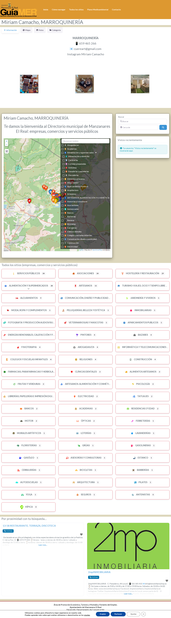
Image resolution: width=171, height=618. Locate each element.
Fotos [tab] (41, 30)
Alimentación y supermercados (80, 152)
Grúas (86, 445)
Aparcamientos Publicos (77, 186)
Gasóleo (28, 457)
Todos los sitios (76, 9)
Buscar (121, 117)
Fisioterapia (29, 347)
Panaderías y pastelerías (78, 171)
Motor (28, 420)
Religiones (85, 359)
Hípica (29, 506)
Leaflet (81, 250)
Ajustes (133, 614)
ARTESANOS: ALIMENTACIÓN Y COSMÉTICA (88, 197)
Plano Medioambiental (97, 9)
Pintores (85, 334)
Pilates (142, 482)
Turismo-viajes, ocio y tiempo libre (143, 285)
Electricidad (72, 246)
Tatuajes (143, 396)
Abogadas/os (73, 145)
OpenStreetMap (97, 250)
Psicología (143, 384)
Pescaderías (73, 175)
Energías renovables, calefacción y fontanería (37, 334)
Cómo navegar (58, 9)
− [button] (6, 144)
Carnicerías (73, 160)
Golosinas (72, 167)
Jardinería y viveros (142, 298)
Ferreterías (142, 420)
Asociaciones (73, 205)
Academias (72, 149)
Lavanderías (142, 433)
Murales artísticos (29, 433)
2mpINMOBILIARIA (99, 571)
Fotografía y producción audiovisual (32, 322)
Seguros (85, 494)
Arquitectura (72, 190)
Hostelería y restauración (142, 273)
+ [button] (6, 141)
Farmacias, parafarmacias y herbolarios (33, 371)
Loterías (85, 433)
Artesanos (71, 194)
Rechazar (118, 614)
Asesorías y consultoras (77, 201)
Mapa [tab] (27, 30)
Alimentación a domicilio (78, 156)
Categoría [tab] (56, 30)
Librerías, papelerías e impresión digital (32, 396)
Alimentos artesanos (76, 179)
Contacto (116, 9)
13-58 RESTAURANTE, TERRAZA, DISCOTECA (29, 525)
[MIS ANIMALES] (29, 201)
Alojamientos (73, 182)
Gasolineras (143, 445)
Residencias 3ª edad (143, 408)
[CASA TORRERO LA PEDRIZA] (46, 188)
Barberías (71, 216)
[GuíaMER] (19, 9)
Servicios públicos (28, 273)
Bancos (70, 213)
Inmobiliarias (142, 310)
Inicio (45, 9)
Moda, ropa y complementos (29, 310)
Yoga (28, 494)
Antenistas (143, 494)
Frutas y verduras (28, 384)
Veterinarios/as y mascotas (85, 322)
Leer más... (42, 545)
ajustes (87, 615)
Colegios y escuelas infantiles (79, 235)
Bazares (70, 220)
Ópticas (86, 420)
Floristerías (29, 445)
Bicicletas (71, 224)
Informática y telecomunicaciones (144, 347)
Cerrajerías (72, 228)
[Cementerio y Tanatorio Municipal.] (55, 201)
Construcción (73, 243)
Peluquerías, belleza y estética (85, 310)
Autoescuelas (73, 209)
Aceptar (103, 614)
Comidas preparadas (77, 164)
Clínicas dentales (74, 231)
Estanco (142, 457)
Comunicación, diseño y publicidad (82, 239)
